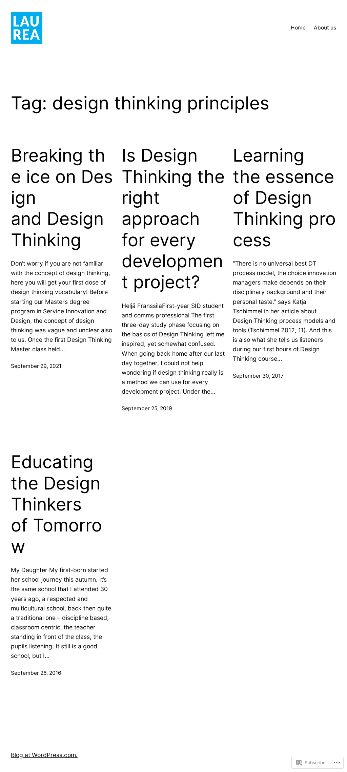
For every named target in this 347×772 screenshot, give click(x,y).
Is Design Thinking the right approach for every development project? (173, 219)
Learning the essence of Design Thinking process (284, 198)
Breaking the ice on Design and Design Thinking (62, 198)
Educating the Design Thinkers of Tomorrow (56, 504)
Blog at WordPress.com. (44, 754)
